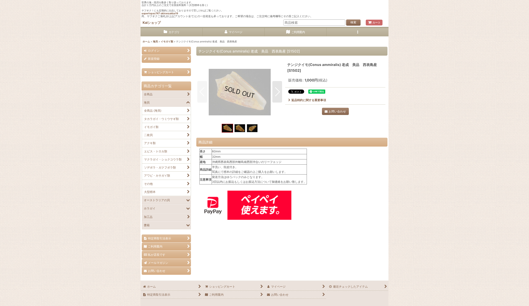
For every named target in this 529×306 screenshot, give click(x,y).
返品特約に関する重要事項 (308, 100)
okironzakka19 (169, 13)
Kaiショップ (152, 22)
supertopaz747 (151, 13)
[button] (357, 32)
